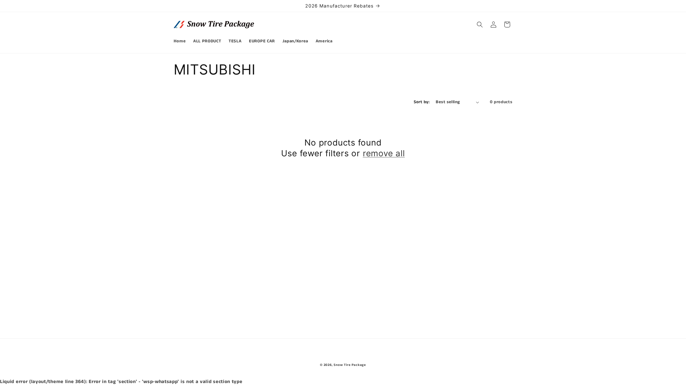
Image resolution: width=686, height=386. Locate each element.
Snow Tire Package (350, 365)
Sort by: (422, 102)
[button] (480, 24)
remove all (384, 153)
